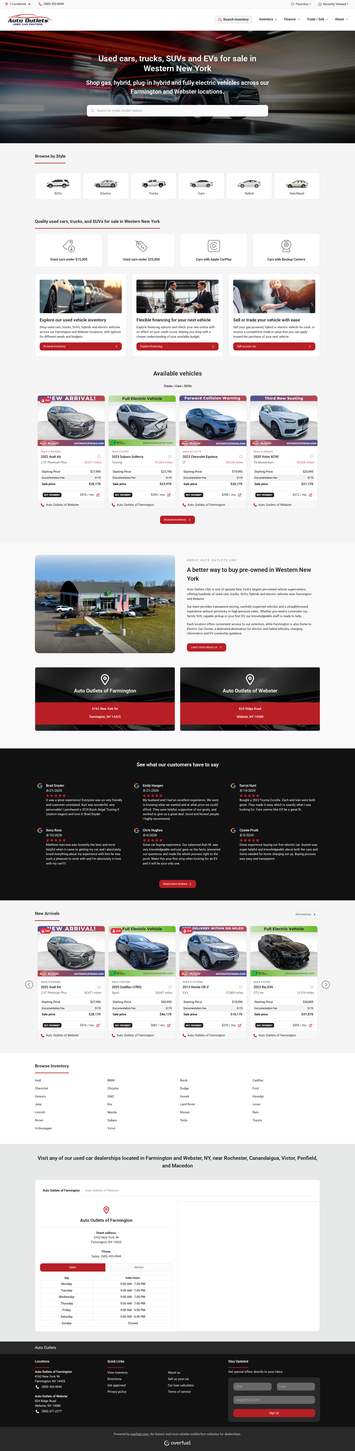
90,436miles (305, 462)
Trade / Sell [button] (315, 19)
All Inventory (303, 914)
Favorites (302, 4)
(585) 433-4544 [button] (54, 4)
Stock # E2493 (120, 451)
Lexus (256, 1104)
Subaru (112, 1120)
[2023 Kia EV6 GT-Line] (283, 951)
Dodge (184, 1088)
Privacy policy (116, 1392)
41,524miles (163, 462)
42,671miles (92, 462)
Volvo (111, 1128)
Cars (201, 193)
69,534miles (234, 462)
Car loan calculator (181, 1385)
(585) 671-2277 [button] (51, 1411)
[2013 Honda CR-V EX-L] (213, 951)
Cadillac (258, 1080)
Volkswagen (43, 1128)
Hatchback (297, 193)
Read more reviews (175, 883)
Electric (105, 193)
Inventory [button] (266, 19)
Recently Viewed (334, 4)
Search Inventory (236, 19)
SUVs (58, 193)
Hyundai (258, 1096)
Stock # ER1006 (121, 981)
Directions (114, 1379)
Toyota (257, 1120)
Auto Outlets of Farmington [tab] (61, 1190)
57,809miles (234, 993)
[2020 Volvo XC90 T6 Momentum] (283, 421)
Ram (255, 1112)
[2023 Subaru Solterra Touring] (142, 421)
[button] (19, 4)
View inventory (117, 1372)
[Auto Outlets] (30, 19)
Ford (255, 1088)
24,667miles (163, 993)
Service (138, 1267)
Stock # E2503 (262, 981)
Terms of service (179, 1392)
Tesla (183, 1120)
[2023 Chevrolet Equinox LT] (213, 421)
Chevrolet (41, 1088)
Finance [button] (290, 19)
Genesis (40, 1096)
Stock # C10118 (192, 451)
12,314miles (305, 993)
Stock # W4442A (263, 451)
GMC (110, 1096)
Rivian (39, 1120)
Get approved (116, 1385)
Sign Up (274, 1413)
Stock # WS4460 (50, 451)
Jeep (38, 1104)
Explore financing (151, 346)
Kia (109, 1104)
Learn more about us (204, 647)
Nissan (185, 1112)
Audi (38, 1080)
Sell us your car (246, 346)
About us (174, 1372)
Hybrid (249, 193)
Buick (184, 1080)
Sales (72, 1267)
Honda (184, 1096)
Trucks (153, 193)
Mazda (111, 1112)
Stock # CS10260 (193, 981)
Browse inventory (55, 346)
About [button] (339, 19)
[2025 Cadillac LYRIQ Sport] (142, 951)
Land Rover (187, 1104)
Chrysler (113, 1088)
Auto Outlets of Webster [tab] (102, 1190)
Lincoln (40, 1112)
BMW (111, 1080)
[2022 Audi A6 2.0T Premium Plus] (71, 421)
